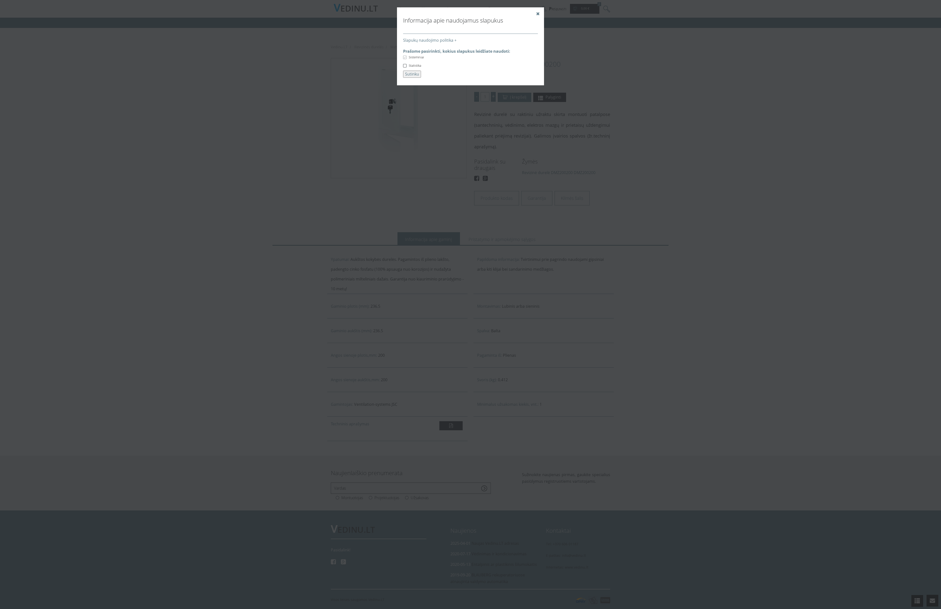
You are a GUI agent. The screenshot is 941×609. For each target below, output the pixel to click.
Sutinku (412, 74)
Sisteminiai (416, 57)
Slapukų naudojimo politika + (430, 40)
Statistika (415, 65)
